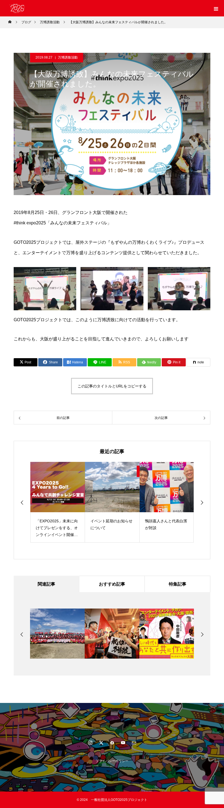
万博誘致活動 (68, 57)
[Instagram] (90, 742)
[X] (101, 742)
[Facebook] (112, 742)
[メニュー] (216, 8)
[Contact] (134, 742)
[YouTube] (123, 742)
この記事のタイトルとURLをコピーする (112, 386)
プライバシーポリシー (112, 761)
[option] (57, 502)
